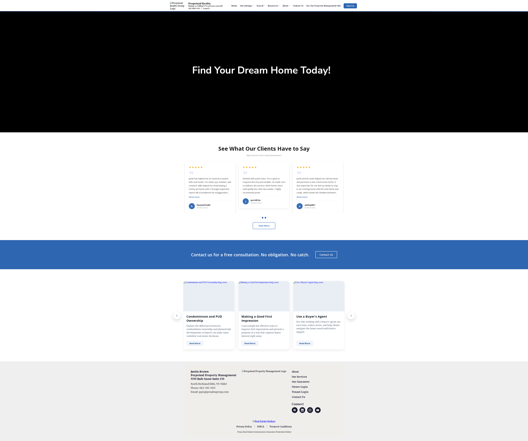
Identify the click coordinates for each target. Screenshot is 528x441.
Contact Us (326, 254)
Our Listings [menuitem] (246, 6)
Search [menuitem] (260, 6)
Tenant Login (300, 391)
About (295, 371)
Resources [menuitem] (273, 6)
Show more (194, 197)
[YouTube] (318, 410)
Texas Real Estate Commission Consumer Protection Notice (264, 432)
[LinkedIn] (302, 410)
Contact (206, 8)
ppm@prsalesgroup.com (214, 391)
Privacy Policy (244, 426)
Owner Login (300, 386)
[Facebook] (295, 410)
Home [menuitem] (234, 6)
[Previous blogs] (176, 315)
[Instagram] (310, 410)
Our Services (299, 376)
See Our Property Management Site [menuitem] (323, 6)
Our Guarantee (301, 381)
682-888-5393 (194, 8)
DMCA (260, 426)
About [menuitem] (285, 6)
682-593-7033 (207, 387)
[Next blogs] (351, 315)
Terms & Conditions (281, 426)
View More (264, 225)
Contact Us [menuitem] (298, 6)
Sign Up (350, 6)
